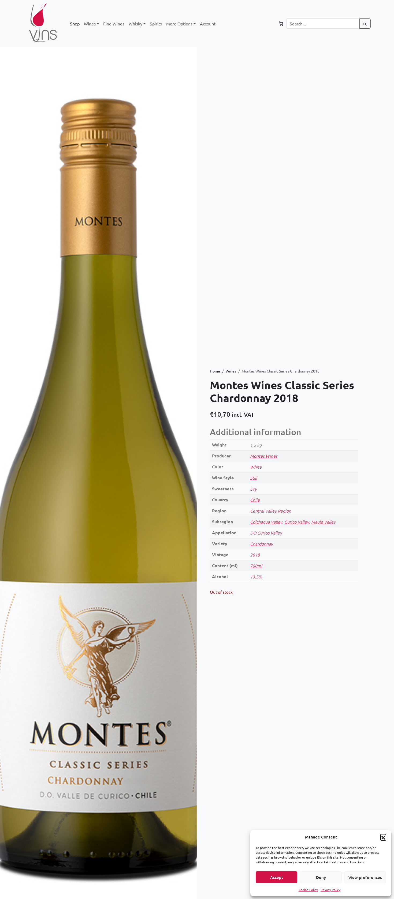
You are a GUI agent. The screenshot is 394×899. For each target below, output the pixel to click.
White (256, 467)
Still (253, 478)
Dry (253, 489)
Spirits (156, 23)
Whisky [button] (135, 23)
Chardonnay (261, 544)
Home (215, 370)
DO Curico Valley (266, 533)
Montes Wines (263, 456)
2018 (255, 555)
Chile (255, 500)
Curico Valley (296, 522)
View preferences (365, 877)
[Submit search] (365, 23)
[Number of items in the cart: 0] (281, 23)
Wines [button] (90, 23)
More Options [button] (179, 23)
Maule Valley (323, 522)
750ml (256, 566)
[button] (383, 837)
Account (207, 23)
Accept (276, 877)
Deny (321, 877)
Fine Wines (113, 23)
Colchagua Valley (266, 522)
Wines (231, 370)
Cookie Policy (308, 889)
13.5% (256, 577)
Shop (75, 23)
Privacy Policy (330, 889)
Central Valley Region (270, 511)
